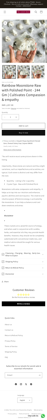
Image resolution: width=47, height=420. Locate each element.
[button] (4, 12)
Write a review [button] (23, 303)
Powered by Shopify (25, 410)
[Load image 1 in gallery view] (9, 72)
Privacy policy (12, 414)
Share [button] (6, 281)
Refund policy (38, 410)
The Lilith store (14, 410)
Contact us (9, 330)
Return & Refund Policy (14, 335)
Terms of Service (11, 346)
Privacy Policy (10, 341)
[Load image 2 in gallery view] (23, 72)
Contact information (24, 417)
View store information (12, 150)
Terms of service (24, 414)
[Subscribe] (39, 375)
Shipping (13, 108)
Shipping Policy (11, 352)
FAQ (6, 357)
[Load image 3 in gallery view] (37, 72)
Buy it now (23, 133)
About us (8, 324)
